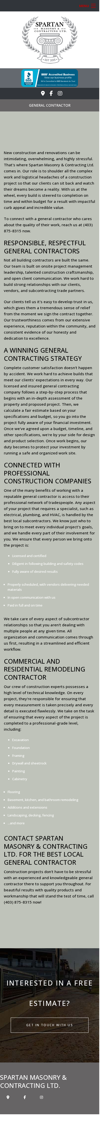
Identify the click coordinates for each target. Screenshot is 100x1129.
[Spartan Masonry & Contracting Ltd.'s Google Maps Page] (43, 93)
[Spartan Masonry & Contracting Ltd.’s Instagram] (60, 93)
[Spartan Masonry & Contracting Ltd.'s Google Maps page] (8, 1097)
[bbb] (49, 77)
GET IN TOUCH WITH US (49, 1025)
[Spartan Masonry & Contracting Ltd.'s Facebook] (51, 93)
